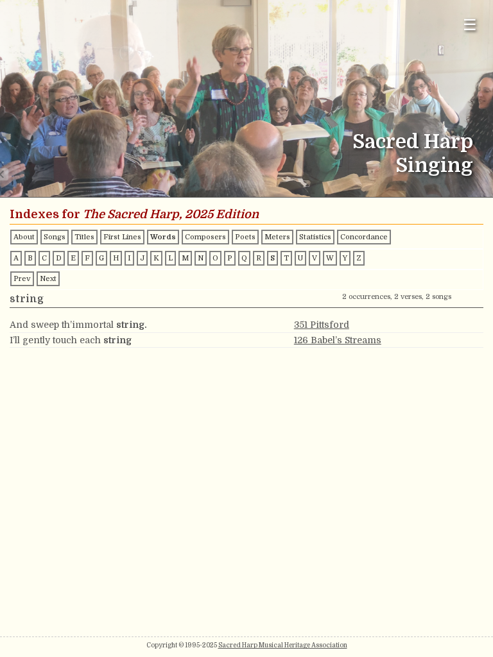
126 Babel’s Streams (337, 340)
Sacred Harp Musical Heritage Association (282, 645)
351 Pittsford (321, 325)
